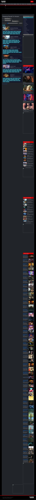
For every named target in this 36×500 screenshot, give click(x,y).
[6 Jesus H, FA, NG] (31, 356)
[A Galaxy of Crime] (31, 339)
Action (12, 41)
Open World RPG (8, 32)
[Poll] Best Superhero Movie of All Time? (27, 91)
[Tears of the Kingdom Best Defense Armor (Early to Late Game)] (31, 410)
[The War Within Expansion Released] (31, 335)
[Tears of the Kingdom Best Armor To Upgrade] (31, 435)
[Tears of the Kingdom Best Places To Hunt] (31, 427)
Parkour (18, 42)
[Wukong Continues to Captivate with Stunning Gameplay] (31, 331)
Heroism (11, 32)
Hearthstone (28, 155)
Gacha (13, 69)
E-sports (12, 52)
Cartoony (7, 53)
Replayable (8, 43)
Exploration (20, 69)
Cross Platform (9, 79)
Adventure (9, 31)
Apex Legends (28, 143)
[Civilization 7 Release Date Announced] (31, 310)
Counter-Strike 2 (28, 148)
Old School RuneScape (29, 201)
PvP (3, 79)
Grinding (5, 32)
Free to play (15, 31)
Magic (18, 79)
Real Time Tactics (4, 43)
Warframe (28, 220)
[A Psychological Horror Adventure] (31, 289)
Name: (3, 18)
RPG (3, 32)
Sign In (32, 1)
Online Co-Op (20, 52)
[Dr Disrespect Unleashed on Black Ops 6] (31, 264)
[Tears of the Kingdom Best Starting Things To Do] (31, 402)
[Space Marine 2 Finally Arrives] (31, 285)
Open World (12, 31)
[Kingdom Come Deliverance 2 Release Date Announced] (31, 306)
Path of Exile (28, 208)
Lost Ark (28, 162)
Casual (17, 80)
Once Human (28, 206)
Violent (19, 41)
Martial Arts (10, 42)
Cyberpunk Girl (24, 100)
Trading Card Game (10, 80)
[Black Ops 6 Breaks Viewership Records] (31, 260)
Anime (12, 42)
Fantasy (6, 31)
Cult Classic (19, 32)
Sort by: (3, 20)
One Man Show (4, 53)
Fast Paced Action (15, 42)
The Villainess (24, 82)
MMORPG (4, 31)
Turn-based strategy (12, 79)
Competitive (4, 41)
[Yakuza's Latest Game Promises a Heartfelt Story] (31, 281)
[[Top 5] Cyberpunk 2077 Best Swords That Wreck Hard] (31, 460)
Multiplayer (7, 41)
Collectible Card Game (8, 78)
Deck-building (16, 78)
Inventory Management (9, 52)
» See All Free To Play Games (28, 167)
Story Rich (16, 32)
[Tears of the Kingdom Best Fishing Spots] (31, 431)
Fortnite (27, 150)
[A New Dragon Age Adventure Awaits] (31, 327)
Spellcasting (14, 80)
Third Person (7, 42)
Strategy (17, 69)
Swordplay (4, 42)
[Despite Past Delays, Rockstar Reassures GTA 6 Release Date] (31, 314)
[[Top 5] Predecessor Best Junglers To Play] (31, 452)
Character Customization (19, 31)
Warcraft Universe (4, 80)
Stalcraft (28, 213)
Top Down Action (4, 52)
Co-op (13, 32)
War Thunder (28, 218)
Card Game (4, 78)
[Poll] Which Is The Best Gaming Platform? (27, 73)
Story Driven (4, 81)
